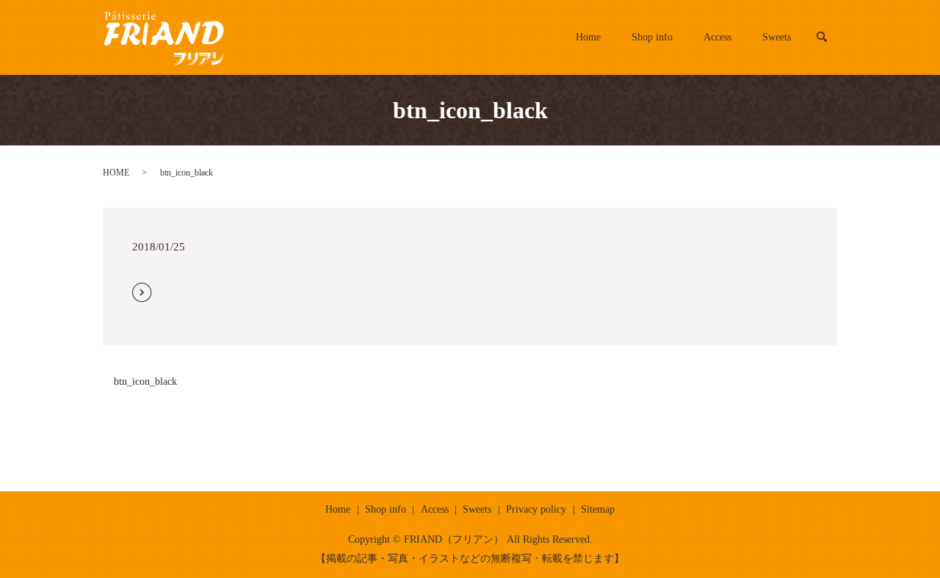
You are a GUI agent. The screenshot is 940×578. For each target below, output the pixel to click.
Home (588, 37)
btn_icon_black (145, 381)
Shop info (652, 37)
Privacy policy (536, 509)
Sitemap (598, 509)
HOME (116, 172)
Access (717, 37)
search (829, 37)
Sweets (776, 37)
